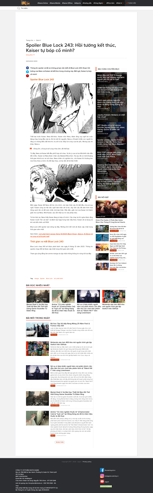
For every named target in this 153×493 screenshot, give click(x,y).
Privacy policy (87, 461)
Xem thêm (60, 442)
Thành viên (132, 3)
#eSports (77, 3)
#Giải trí (119, 3)
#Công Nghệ (98, 3)
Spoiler (42, 278)
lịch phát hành (58, 278)
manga (36, 278)
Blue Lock (49, 278)
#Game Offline (67, 3)
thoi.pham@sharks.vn (35, 483)
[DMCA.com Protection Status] (106, 486)
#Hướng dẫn (87, 3)
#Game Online (43, 3)
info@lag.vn (28, 478)
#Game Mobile (55, 3)
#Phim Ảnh (110, 3)
